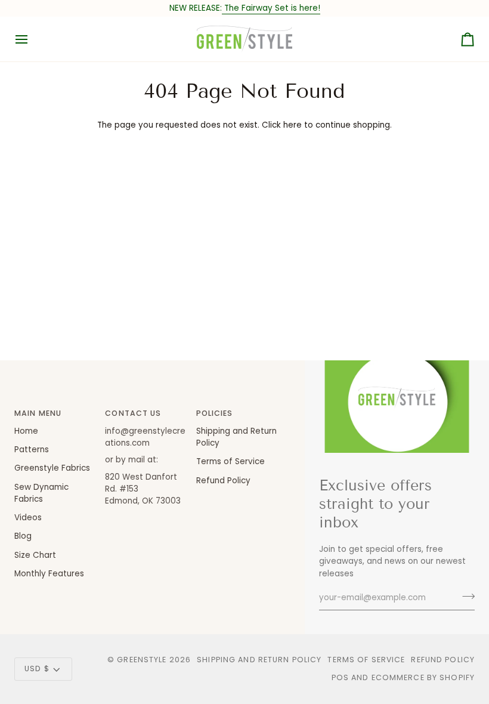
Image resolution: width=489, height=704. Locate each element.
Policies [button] (214, 413)
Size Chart (35, 555)
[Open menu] (32, 39)
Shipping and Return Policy (259, 659)
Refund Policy (223, 480)
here (292, 125)
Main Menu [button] (37, 413)
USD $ (36, 668)
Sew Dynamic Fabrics (41, 493)
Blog (23, 536)
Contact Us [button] (133, 413)
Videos (28, 517)
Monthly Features (49, 573)
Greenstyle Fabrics (52, 468)
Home (26, 431)
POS (340, 677)
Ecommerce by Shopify (423, 677)
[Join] (465, 596)
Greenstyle (141, 659)
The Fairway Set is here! (271, 8)
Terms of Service (230, 461)
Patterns (31, 449)
